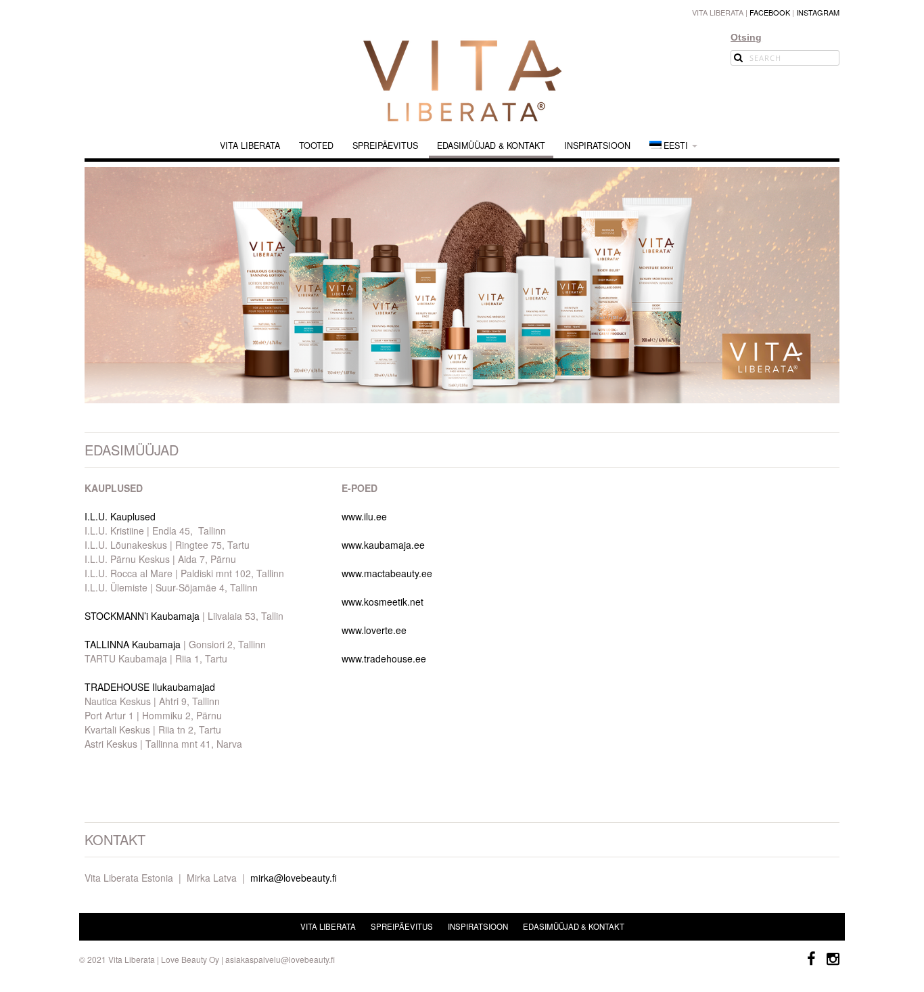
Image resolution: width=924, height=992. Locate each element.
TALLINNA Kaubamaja (133, 644)
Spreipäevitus (385, 145)
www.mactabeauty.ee (387, 573)
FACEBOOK (769, 12)
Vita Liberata (250, 145)
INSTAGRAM (817, 12)
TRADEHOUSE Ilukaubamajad (150, 687)
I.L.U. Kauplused (120, 516)
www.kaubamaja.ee (383, 544)
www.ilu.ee (364, 516)
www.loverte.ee (374, 630)
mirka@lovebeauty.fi (293, 877)
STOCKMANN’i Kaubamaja (142, 616)
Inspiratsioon (597, 145)
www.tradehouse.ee (384, 658)
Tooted (316, 145)
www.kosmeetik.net (382, 601)
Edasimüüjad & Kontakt (491, 145)
